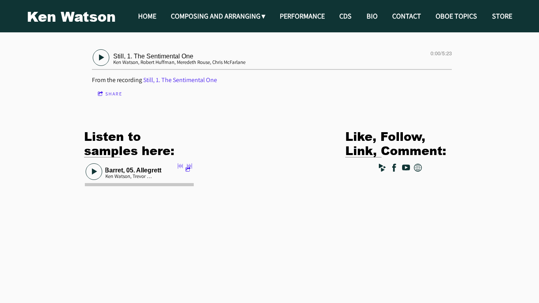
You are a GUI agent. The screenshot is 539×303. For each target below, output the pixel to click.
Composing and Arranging (215, 16)
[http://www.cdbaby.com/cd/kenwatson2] (382, 169)
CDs (345, 16)
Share (113, 94)
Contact (406, 16)
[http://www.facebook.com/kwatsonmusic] (394, 169)
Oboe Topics (456, 16)
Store (502, 16)
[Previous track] (180, 166)
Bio (372, 16)
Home (147, 16)
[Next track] (189, 166)
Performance (302, 16)
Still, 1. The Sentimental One (180, 80)
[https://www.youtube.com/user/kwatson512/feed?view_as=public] (406, 169)
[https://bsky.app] (418, 169)
